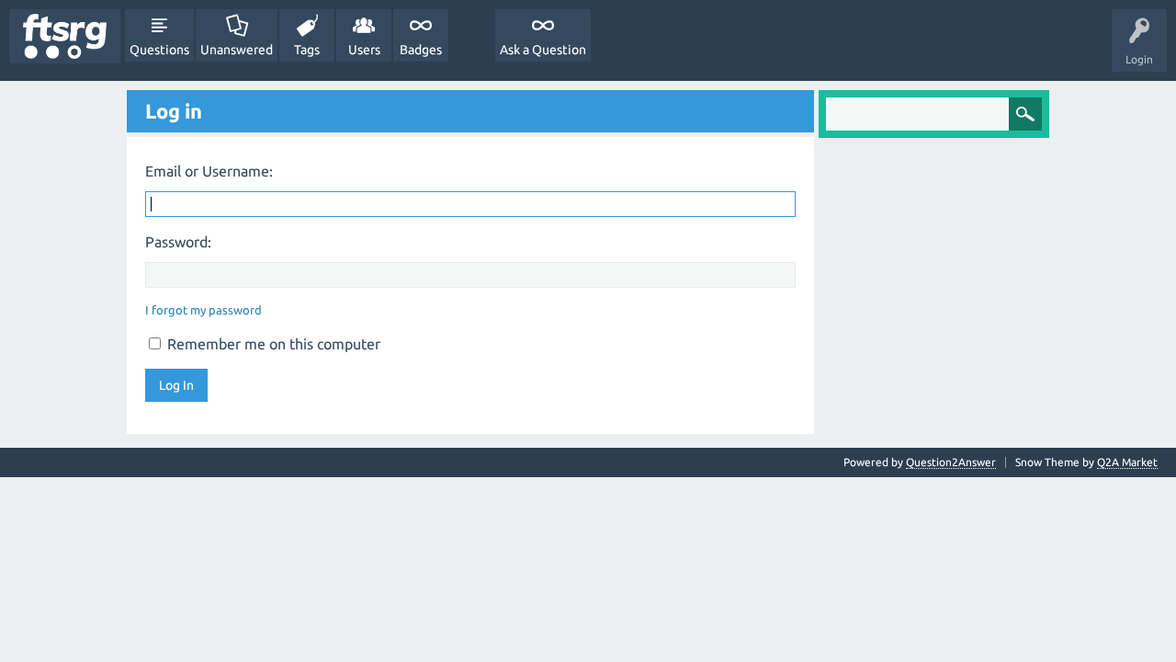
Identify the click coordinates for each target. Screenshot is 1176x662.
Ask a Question (543, 49)
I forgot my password (203, 309)
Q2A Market (1127, 462)
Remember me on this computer (272, 344)
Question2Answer (951, 462)
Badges (421, 49)
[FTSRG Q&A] (64, 36)
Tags (307, 49)
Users (364, 49)
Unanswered (236, 49)
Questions (159, 49)
